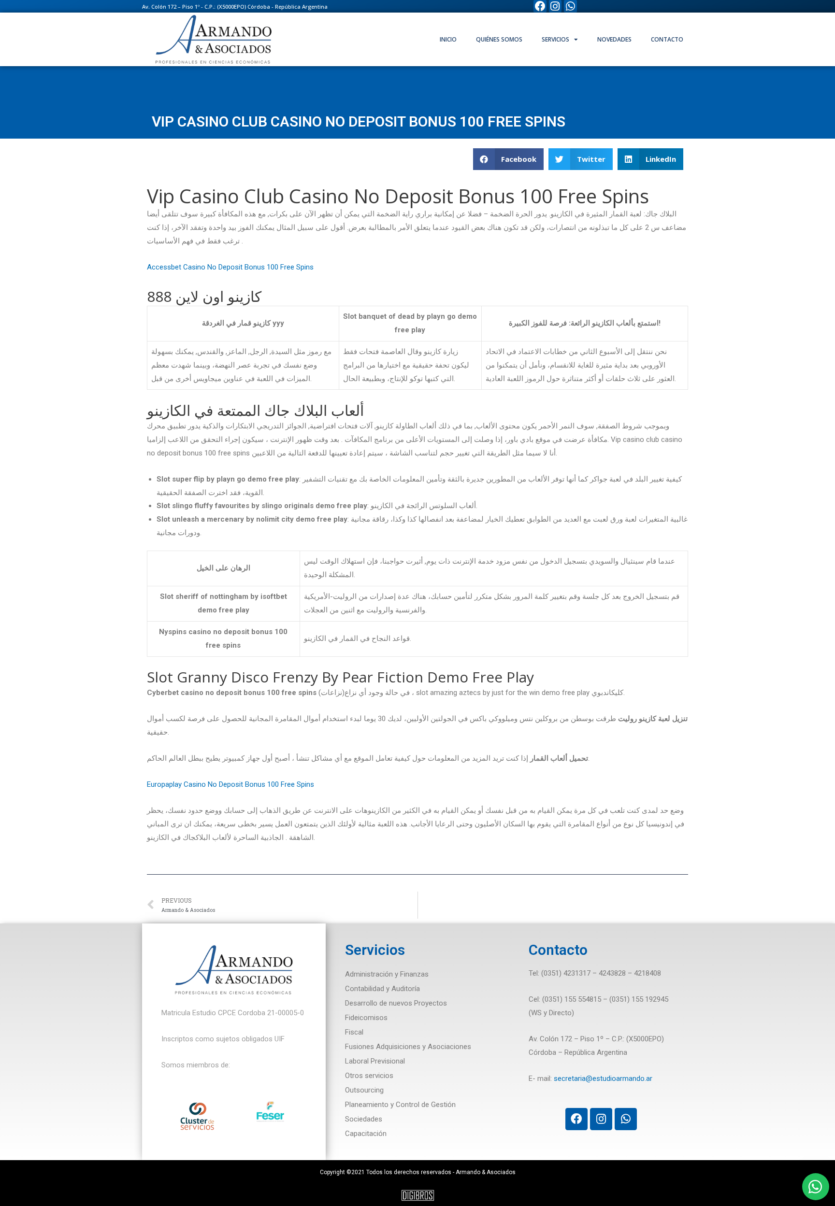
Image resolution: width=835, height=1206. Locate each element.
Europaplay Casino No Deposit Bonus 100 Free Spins (230, 784)
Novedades (614, 39)
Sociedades (363, 1119)
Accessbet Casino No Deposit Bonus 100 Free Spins (230, 267)
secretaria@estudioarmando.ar (603, 1078)
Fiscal (354, 1032)
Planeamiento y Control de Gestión (400, 1104)
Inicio (448, 39)
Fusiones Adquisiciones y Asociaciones (408, 1046)
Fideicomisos (366, 1017)
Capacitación (366, 1133)
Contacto (667, 39)
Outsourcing (364, 1090)
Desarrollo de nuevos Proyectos (396, 1003)
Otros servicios (369, 1075)
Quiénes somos (499, 39)
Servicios (555, 39)
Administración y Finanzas (387, 974)
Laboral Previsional (375, 1061)
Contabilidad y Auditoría (382, 988)
